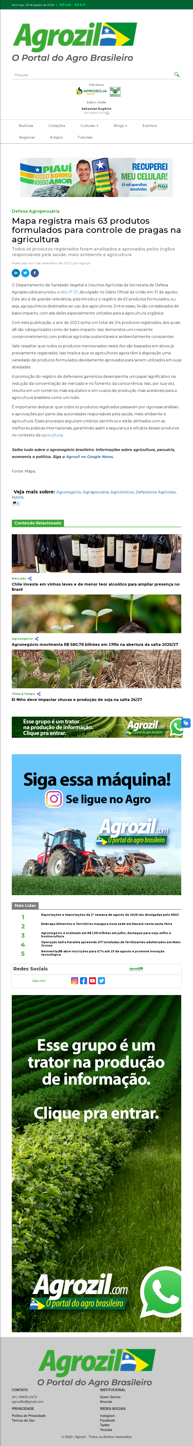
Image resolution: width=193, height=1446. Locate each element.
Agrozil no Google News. (89, 456)
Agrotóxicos (122, 492)
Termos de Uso (23, 1420)
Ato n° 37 (69, 292)
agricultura (52, 435)
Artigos (56, 137)
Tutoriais (85, 137)
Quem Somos (110, 1396)
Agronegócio (68, 492)
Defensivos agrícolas (156, 492)
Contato (115, 12)
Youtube (106, 1429)
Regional (27, 137)
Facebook (107, 1420)
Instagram (107, 1415)
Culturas (88, 125)
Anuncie (138, 12)
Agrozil (84, 263)
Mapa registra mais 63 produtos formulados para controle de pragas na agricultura (96, 230)
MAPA (18, 497)
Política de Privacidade (29, 1415)
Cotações (56, 125)
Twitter (105, 1425)
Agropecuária (96, 492)
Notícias (26, 125)
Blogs (119, 125)
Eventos (149, 125)
